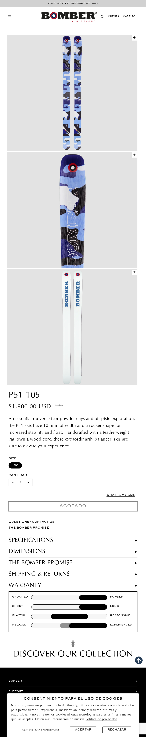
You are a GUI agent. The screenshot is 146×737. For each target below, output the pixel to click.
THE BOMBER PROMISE (29, 528)
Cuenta (113, 16)
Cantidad (18, 475)
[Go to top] (139, 660)
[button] (9, 16)
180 (15, 465)
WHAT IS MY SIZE (120, 495)
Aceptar (83, 729)
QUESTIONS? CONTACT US (32, 522)
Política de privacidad (101, 719)
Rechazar (116, 729)
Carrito (129, 17)
